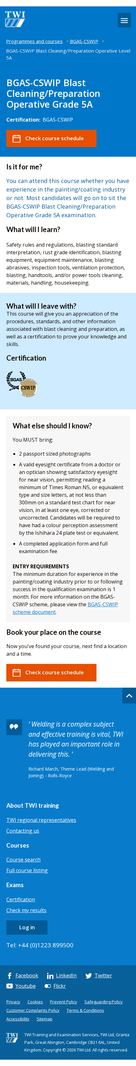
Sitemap (45, 1019)
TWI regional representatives (41, 820)
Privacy (13, 1002)
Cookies (35, 1002)
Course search (23, 859)
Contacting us (22, 830)
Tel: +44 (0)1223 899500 (39, 945)
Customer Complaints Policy (32, 1010)
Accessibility (17, 1019)
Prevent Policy (63, 1002)
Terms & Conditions (85, 1010)
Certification (20, 899)
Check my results (26, 910)
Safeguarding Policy (103, 1002)
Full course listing (27, 870)
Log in (27, 927)
